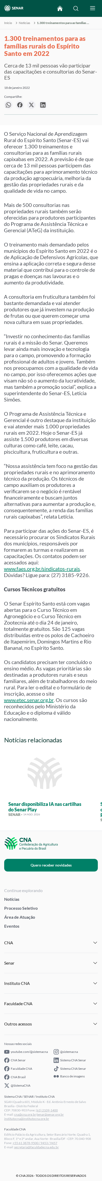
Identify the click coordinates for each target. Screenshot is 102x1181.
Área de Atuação (19, 916)
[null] (8, 105)
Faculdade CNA (21, 1069)
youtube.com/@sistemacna (29, 1052)
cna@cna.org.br (25, 1114)
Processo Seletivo (21, 908)
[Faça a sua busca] (76, 8)
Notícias (24, 23)
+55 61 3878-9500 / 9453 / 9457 (35, 1143)
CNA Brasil (18, 1077)
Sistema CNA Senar (73, 1060)
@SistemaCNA (20, 1085)
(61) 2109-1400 (47, 1110)
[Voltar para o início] (60, 8)
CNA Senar (18, 1060)
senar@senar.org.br (50, 1114)
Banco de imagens (72, 1076)
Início (8, 23)
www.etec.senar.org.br (29, 700)
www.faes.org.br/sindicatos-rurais (42, 568)
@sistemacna (69, 1052)
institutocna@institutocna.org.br (26, 1119)
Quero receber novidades (51, 865)
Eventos (11, 925)
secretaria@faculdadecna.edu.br (36, 1147)
